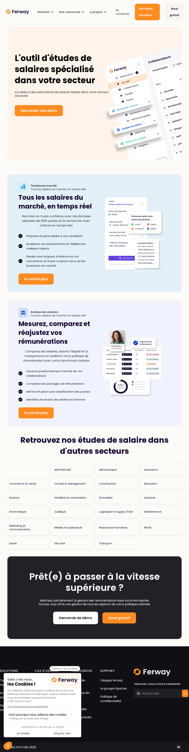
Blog (74, 701)
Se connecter (122, 12)
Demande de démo (75, 618)
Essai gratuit (174, 12)
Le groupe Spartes (113, 688)
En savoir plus (36, 279)
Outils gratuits (81, 717)
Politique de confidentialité (110, 698)
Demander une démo (146, 12)
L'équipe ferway (111, 680)
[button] (45, 12)
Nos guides (79, 709)
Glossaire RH (80, 693)
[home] (17, 12)
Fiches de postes (78, 682)
